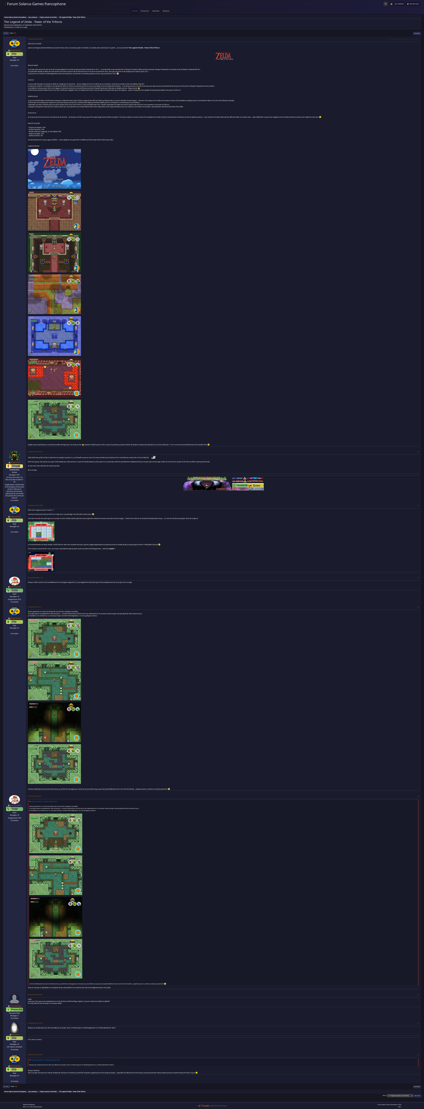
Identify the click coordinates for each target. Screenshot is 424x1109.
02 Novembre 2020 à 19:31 (35, 994)
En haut (6, 1086)
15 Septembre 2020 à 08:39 (35, 505)
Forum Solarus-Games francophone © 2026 (389, 1104)
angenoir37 (15, 462)
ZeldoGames (15, 50)
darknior (15, 1034)
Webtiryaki (32, 1104)
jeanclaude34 (15, 587)
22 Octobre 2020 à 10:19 (34, 607)
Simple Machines (37, 1106)
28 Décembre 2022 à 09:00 (35, 1054)
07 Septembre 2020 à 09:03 (35, 39)
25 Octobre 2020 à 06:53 (34, 796)
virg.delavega (15, 1006)
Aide (399, 1106)
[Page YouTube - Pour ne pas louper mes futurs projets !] (14, 63)
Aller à (385, 1095)
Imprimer (417, 33)
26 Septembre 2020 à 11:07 (35, 577)
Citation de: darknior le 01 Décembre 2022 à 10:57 (45, 1060)
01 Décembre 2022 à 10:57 (35, 1023)
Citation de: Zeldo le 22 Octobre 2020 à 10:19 (44, 801)
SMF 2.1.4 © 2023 (28, 1106)
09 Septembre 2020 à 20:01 (35, 451)
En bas (6, 33)
